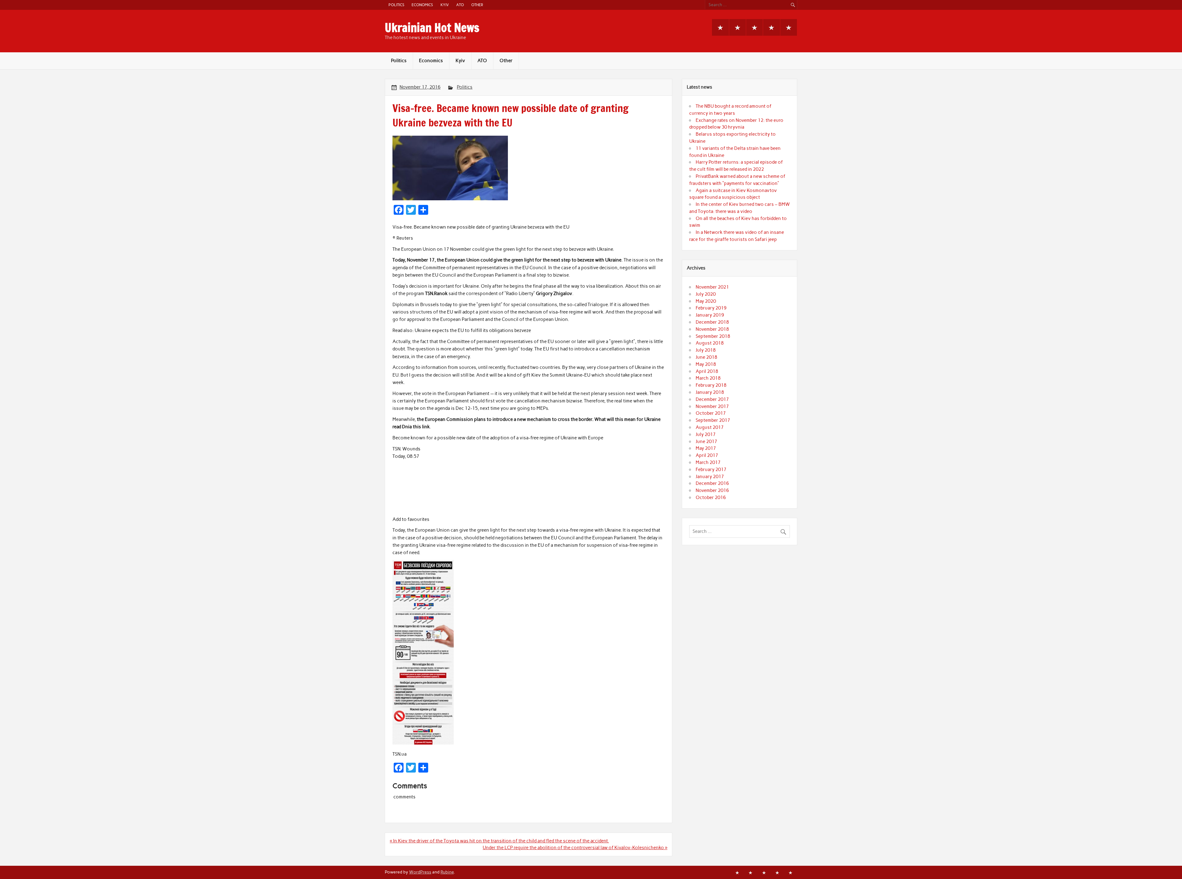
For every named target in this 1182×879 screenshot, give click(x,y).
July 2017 (706, 434)
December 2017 (712, 399)
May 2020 (706, 301)
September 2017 (713, 420)
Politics (396, 4)
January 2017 (710, 476)
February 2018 (711, 385)
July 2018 (706, 350)
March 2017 (708, 462)
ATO (460, 4)
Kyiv (444, 4)
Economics (422, 4)
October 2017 (711, 413)
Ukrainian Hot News (432, 27)
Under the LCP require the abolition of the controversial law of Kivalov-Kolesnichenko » (575, 847)
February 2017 (711, 469)
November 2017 (712, 406)
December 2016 (712, 483)
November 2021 (712, 287)
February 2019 (711, 308)
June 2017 (706, 441)
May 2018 (706, 364)
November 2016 (712, 490)
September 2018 (713, 336)
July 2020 (706, 294)
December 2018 (712, 322)
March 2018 (708, 378)
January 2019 (710, 315)
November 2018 (712, 329)
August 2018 (710, 343)
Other (477, 4)
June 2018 (706, 357)
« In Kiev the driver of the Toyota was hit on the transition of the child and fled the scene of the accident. (499, 841)
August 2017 (710, 427)
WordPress (420, 871)
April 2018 (707, 371)
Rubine (447, 871)
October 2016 (711, 497)
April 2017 (707, 455)
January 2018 (710, 392)
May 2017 (706, 448)
